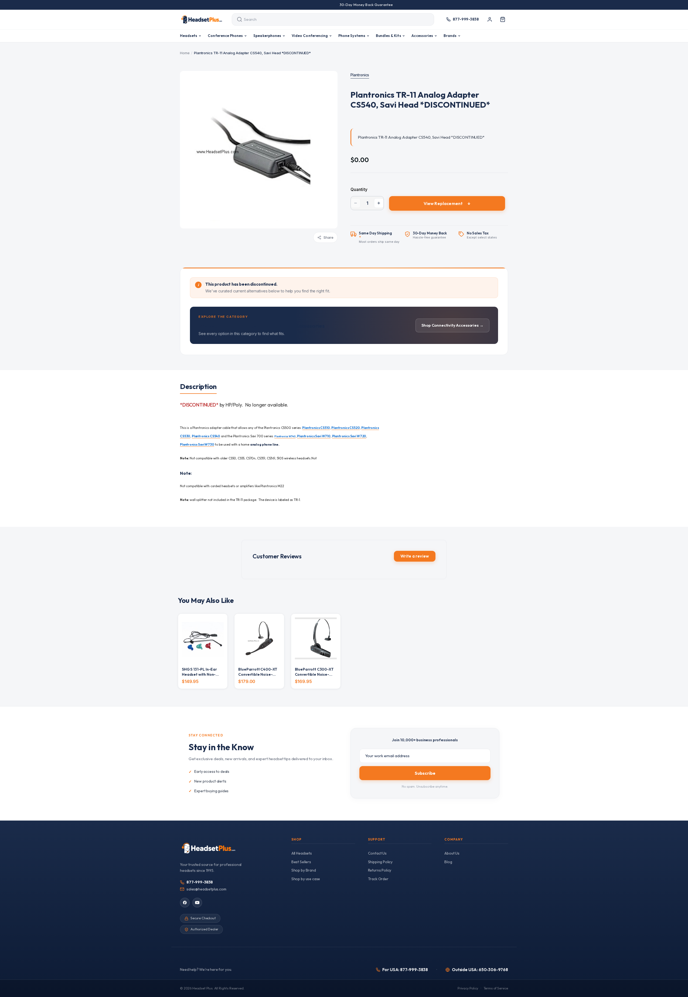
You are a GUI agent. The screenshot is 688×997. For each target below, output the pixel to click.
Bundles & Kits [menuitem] (388, 35)
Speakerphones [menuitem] (267, 35)
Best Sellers (301, 861)
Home (184, 53)
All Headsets (301, 853)
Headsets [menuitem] (188, 35)
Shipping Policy (380, 861)
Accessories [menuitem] (422, 35)
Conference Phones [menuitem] (225, 35)
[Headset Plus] (201, 19)
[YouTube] (197, 902)
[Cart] (502, 19)
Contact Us (377, 853)
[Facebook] (185, 902)
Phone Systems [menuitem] (351, 35)
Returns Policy (379, 870)
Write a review (414, 556)
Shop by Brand (303, 870)
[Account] (489, 19)
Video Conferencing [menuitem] (310, 35)
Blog (448, 861)
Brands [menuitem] (450, 35)
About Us (451, 853)
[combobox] (328, 19)
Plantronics (359, 75)
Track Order (378, 878)
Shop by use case (305, 878)
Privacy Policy (468, 988)
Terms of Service (496, 988)
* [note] (379, 237)
